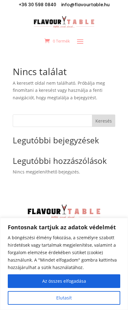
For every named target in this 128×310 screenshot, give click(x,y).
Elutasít (64, 298)
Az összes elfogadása (64, 281)
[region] (64, 264)
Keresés (103, 121)
